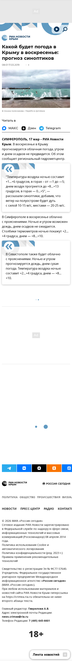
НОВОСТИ (9, 509)
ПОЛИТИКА (10, 497)
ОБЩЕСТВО (27, 497)
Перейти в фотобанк (35, 111)
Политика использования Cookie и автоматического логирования (25, 547)
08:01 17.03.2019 (10, 64)
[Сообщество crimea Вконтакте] (24, 468)
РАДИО (49, 509)
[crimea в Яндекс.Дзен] (39, 468)
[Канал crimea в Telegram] (9, 468)
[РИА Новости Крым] (15, 37)
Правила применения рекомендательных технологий (30, 559)
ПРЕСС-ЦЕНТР (30, 509)
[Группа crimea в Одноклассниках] (54, 468)
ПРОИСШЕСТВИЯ (48, 497)
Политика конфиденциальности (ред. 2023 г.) (32, 553)
